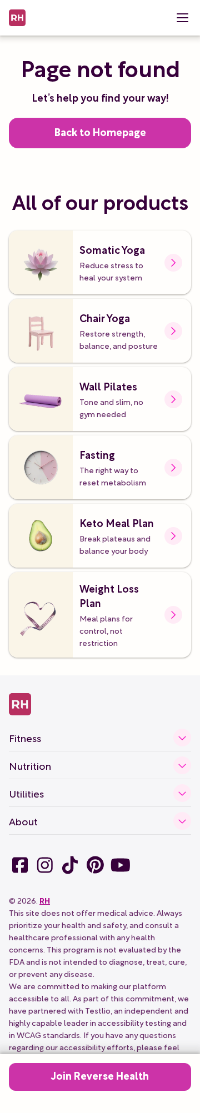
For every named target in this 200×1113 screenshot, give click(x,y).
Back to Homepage (100, 131)
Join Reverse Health (100, 1074)
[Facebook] (20, 865)
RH (44, 900)
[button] (182, 18)
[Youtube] (120, 865)
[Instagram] (44, 865)
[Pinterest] (95, 864)
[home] (17, 17)
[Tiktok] (69, 865)
